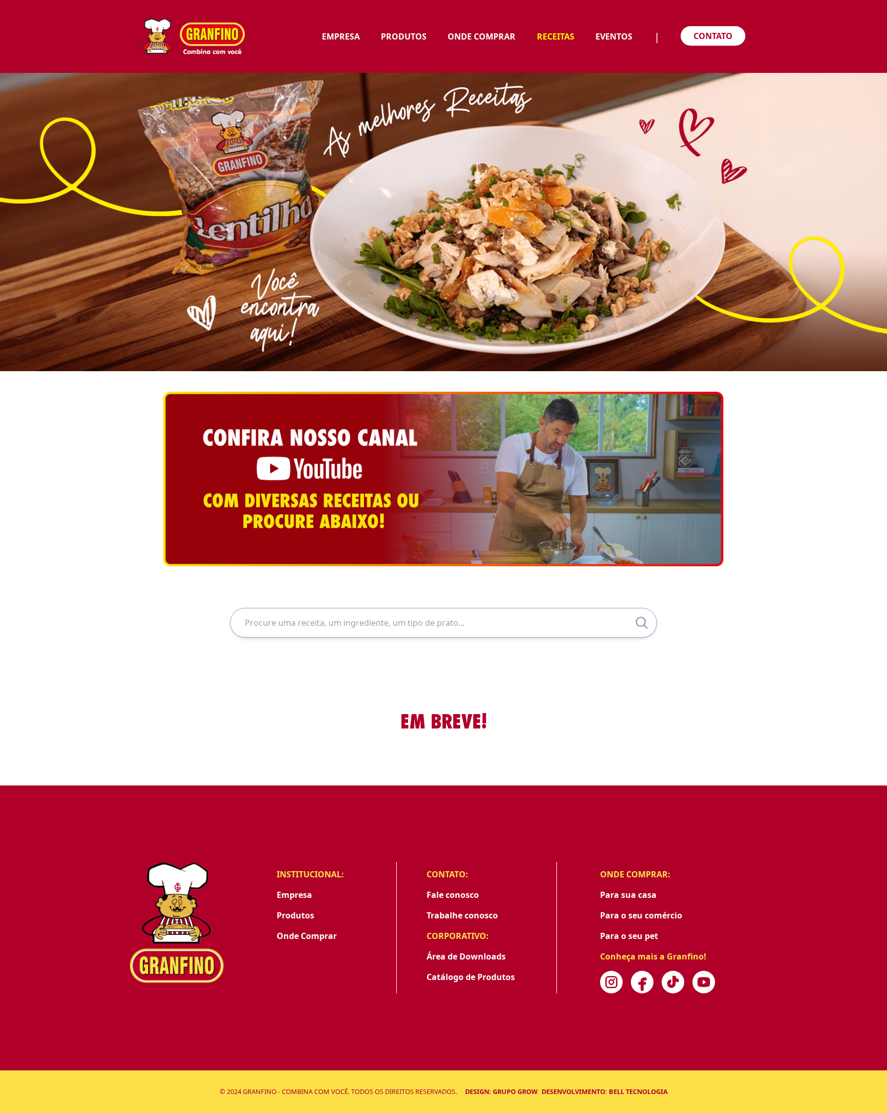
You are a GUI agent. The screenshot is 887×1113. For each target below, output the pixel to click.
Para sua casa (628, 894)
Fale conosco (453, 894)
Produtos (404, 36)
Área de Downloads (466, 956)
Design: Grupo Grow (501, 1091)
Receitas (555, 36)
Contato (712, 36)
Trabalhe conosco (462, 915)
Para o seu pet (629, 936)
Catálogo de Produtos (471, 977)
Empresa (341, 36)
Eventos (613, 36)
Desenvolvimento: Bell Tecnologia (605, 1091)
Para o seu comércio (641, 915)
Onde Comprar (481, 36)
